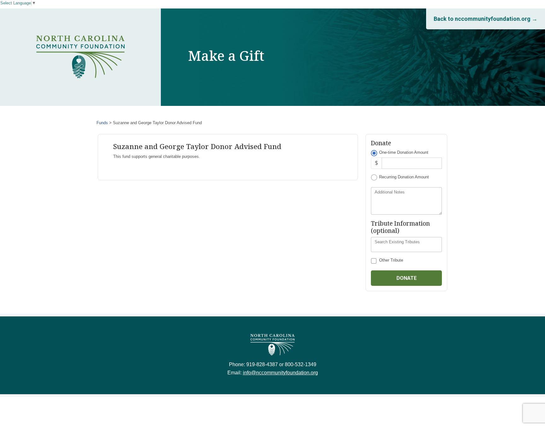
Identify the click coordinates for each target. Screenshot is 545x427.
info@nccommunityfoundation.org (280, 372)
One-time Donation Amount (403, 152)
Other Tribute (391, 260)
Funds (102, 122)
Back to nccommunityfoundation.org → (485, 18)
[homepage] (80, 57)
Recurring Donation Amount (404, 177)
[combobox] (406, 244)
